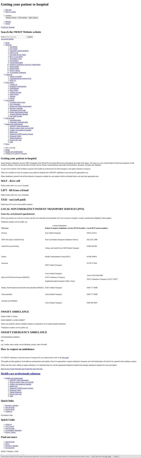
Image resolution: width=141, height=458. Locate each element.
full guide (65, 358)
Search (3, 37)
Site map (8, 10)
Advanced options (7, 39)
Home (7, 150)
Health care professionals (14, 152)
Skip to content (10, 12)
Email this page (30, 369)
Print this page (20, 369)
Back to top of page (8, 369)
